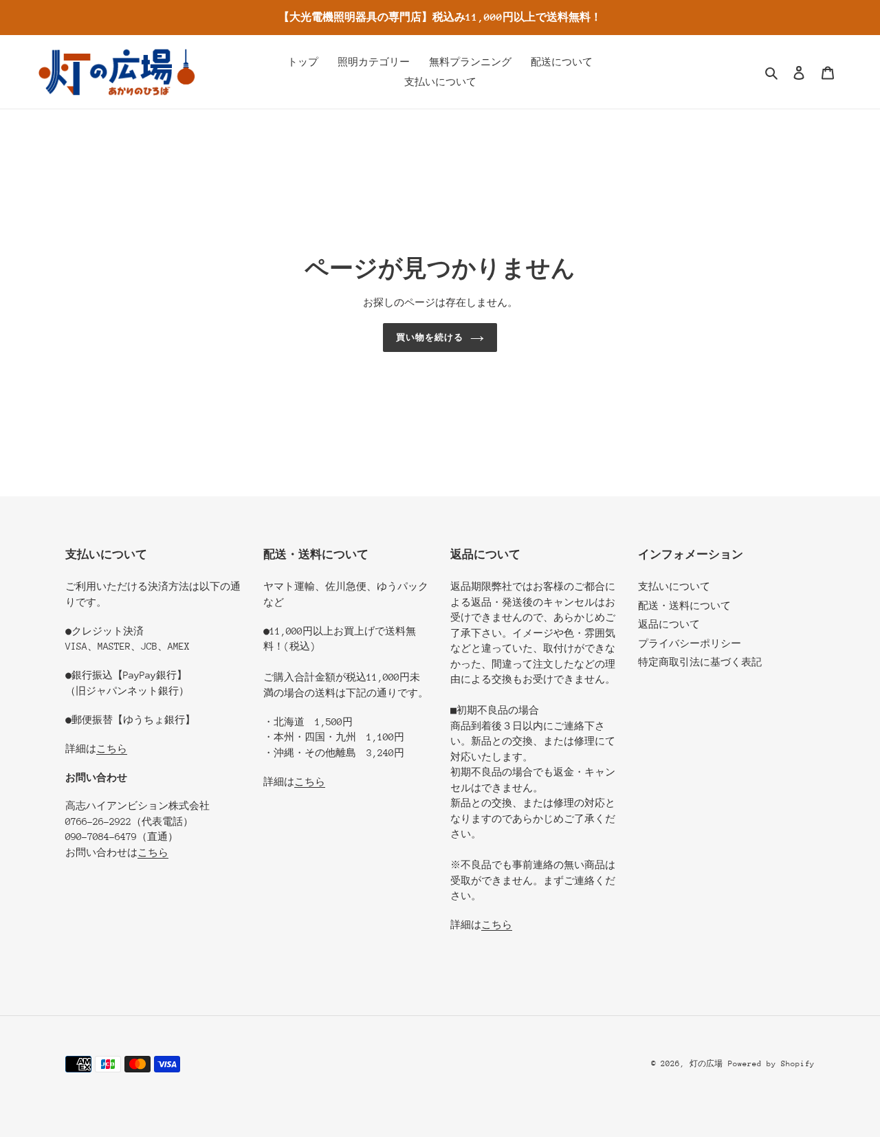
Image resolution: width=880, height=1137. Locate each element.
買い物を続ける (429, 337)
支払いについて (674, 586)
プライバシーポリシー (689, 643)
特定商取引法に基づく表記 (700, 661)
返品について (669, 624)
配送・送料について (684, 605)
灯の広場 (706, 1063)
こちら (111, 748)
